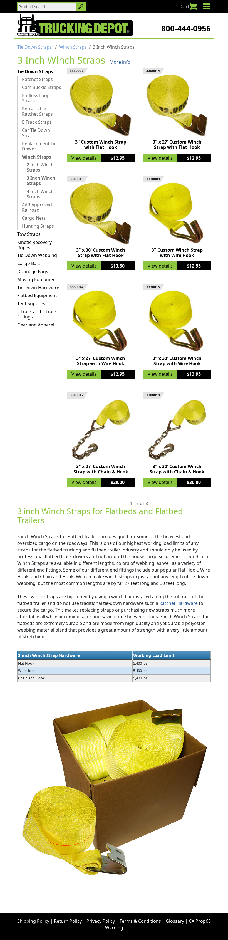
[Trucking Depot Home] (75, 25)
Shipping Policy (33, 921)
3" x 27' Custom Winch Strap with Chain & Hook (100, 469)
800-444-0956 (186, 28)
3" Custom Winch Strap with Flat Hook (100, 144)
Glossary (175, 921)
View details (83, 158)
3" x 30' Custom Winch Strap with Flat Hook (100, 252)
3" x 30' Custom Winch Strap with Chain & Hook (177, 469)
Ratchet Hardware (178, 603)
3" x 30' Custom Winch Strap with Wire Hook (177, 361)
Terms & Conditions (140, 921)
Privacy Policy (100, 921)
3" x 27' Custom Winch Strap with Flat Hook (177, 144)
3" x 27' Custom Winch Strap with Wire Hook (100, 361)
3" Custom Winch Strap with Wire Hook (177, 252)
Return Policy (68, 921)
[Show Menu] (206, 6)
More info (120, 62)
